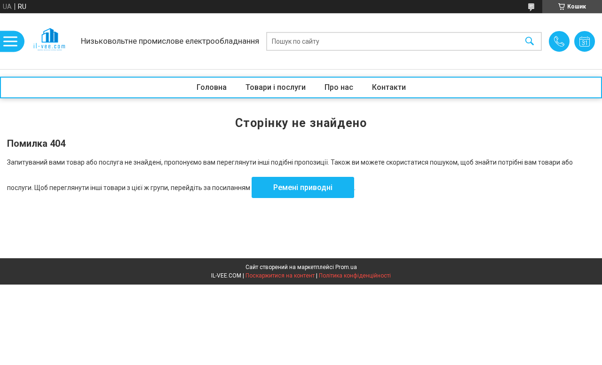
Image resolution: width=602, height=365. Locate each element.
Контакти (389, 87)
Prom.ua (346, 267)
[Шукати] (529, 41)
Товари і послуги (276, 87)
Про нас (339, 87)
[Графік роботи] (584, 41)
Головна (212, 87)
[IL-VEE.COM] (50, 41)
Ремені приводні (303, 187)
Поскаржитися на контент (280, 275)
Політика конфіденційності (355, 275)
